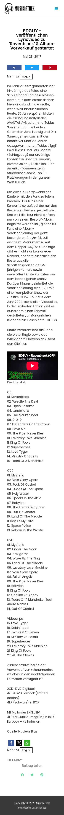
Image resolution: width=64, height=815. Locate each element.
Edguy (26, 76)
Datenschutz (38, 807)
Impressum (24, 807)
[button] (14, 67)
